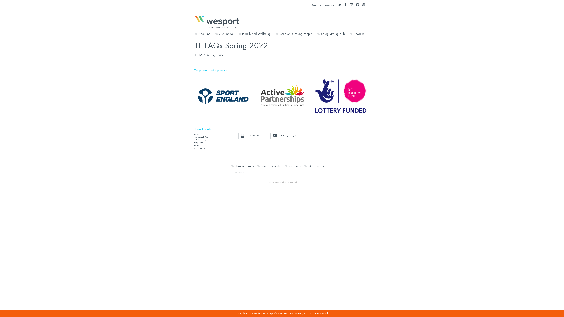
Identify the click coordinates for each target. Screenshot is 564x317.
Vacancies (329, 5)
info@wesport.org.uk (288, 136)
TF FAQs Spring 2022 (209, 55)
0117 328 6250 (253, 136)
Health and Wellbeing (256, 34)
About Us (204, 34)
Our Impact (226, 34)
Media (241, 172)
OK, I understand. (319, 313)
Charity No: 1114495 (244, 166)
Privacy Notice (295, 166)
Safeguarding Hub (333, 34)
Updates (359, 34)
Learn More (301, 313)
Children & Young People (296, 34)
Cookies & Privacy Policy (271, 166)
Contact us (316, 5)
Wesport (218, 21)
